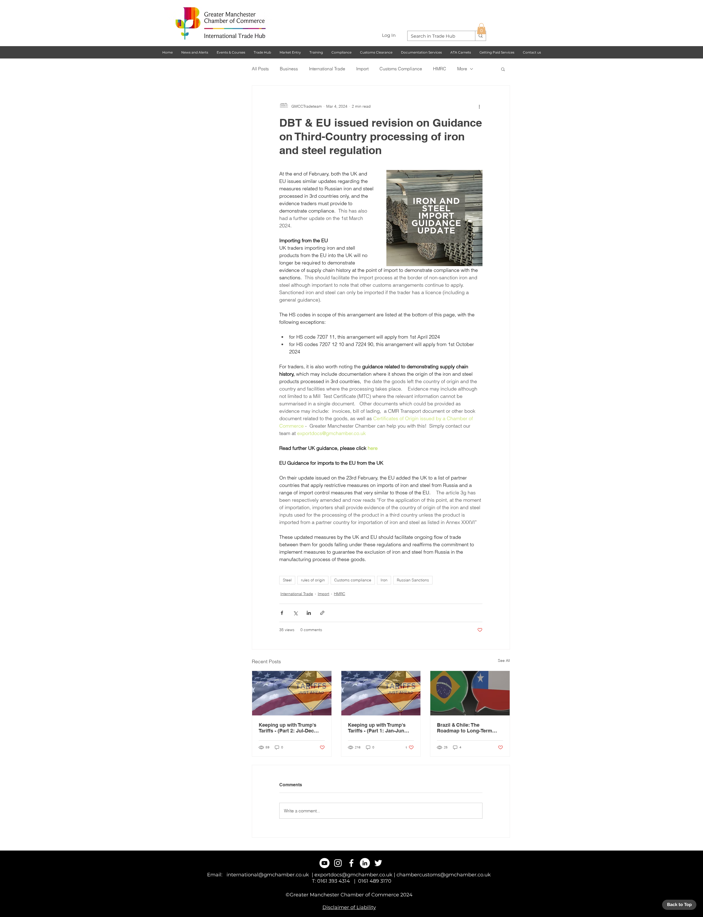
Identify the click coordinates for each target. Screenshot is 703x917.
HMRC (439, 68)
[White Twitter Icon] (378, 863)
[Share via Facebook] (281, 612)
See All (504, 660)
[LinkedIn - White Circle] (365, 863)
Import (362, 68)
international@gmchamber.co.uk (268, 875)
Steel (287, 580)
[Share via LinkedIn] (308, 612)
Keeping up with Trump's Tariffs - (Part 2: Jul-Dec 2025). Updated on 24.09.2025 (287, 728)
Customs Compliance (401, 68)
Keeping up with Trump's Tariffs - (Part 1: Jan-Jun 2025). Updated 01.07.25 (377, 728)
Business (289, 68)
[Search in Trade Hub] (480, 36)
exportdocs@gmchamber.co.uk (353, 875)
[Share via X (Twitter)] (295, 612)
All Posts (260, 68)
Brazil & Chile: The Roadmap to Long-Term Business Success (464, 728)
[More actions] (479, 106)
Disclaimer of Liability (349, 907)
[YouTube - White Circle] (324, 863)
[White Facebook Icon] (351, 863)
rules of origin (313, 580)
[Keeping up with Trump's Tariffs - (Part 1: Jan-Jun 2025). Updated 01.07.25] (381, 693)
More (462, 68)
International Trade (327, 68)
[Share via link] (322, 612)
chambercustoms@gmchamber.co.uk (444, 875)
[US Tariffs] (291, 693)
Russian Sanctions (413, 580)
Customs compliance (352, 580)
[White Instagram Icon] (338, 863)
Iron (384, 580)
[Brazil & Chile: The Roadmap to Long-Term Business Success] (470, 693)
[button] (481, 28)
